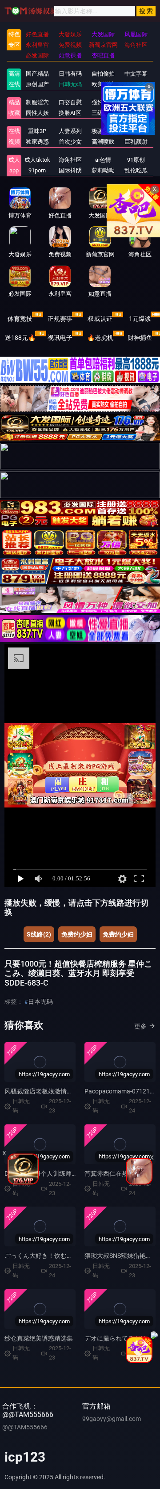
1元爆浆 (140, 318)
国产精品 (37, 73)
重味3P (37, 131)
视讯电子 (60, 337)
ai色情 (103, 159)
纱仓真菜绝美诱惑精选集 (38, 1338)
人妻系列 (70, 131)
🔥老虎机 (100, 337)
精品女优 (136, 102)
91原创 (136, 159)
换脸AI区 (70, 113)
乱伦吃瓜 (136, 170)
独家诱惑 (37, 141)
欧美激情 (103, 84)
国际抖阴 (70, 170)
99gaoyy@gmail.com (111, 1418)
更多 (140, 1026)
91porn (37, 170)
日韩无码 (70, 84)
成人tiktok (37, 159)
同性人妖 (37, 113)
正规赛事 (60, 318)
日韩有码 (70, 73)
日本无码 (40, 1001)
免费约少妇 (76, 934)
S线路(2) (39, 934)
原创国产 (37, 84)
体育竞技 (20, 318)
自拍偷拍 (103, 73)
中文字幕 (136, 73)
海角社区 (70, 159)
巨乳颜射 (136, 141)
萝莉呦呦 (103, 170)
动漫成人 (136, 113)
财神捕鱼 (140, 337)
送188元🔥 (20, 337)
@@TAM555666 (25, 1427)
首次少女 (70, 141)
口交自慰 (70, 102)
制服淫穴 (37, 102)
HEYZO (136, 131)
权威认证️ (100, 318)
